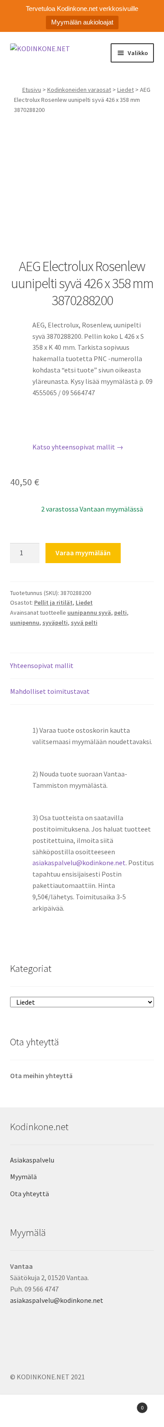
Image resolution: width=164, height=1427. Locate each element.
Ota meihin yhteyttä (41, 1075)
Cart (126, 1404)
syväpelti (55, 622)
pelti (120, 612)
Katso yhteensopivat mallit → (77, 446)
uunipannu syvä (89, 612)
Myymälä (23, 1176)
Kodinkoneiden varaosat (79, 90)
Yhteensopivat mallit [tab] (41, 665)
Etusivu (31, 90)
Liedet (125, 90)
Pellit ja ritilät (53, 602)
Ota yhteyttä (29, 1193)
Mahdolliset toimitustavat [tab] (50, 691)
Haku (82, 1412)
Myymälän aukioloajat (82, 22)
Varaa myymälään (83, 552)
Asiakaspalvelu (32, 1160)
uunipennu (24, 622)
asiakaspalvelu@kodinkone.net (79, 862)
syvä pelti (84, 622)
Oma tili (27, 1412)
